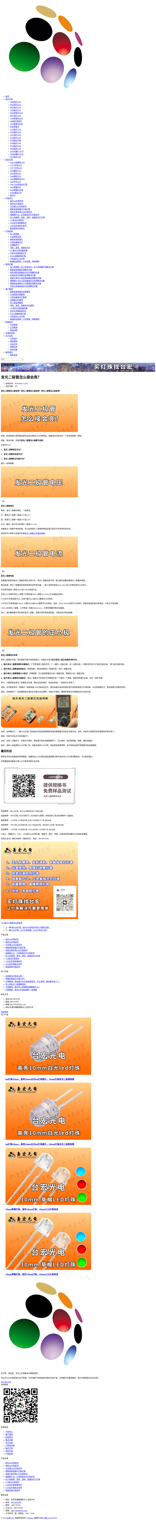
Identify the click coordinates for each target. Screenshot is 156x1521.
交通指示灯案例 (16, 300)
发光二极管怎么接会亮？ (36, 371)
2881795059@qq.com (19, 1511)
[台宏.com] (46, 92)
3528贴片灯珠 (15, 140)
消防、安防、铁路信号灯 (20, 248)
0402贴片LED (15, 102)
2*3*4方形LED (16, 165)
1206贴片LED (15, 110)
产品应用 (9, 231)
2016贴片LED (15, 138)
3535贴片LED (15, 146)
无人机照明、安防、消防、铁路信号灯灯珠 (27, 217)
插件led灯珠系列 (16, 204)
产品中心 (9, 198)
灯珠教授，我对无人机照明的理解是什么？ (22, 987)
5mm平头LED (15, 182)
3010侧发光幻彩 (16, 124)
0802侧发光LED (16, 113)
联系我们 (9, 352)
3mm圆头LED (15, 171)
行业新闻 (13, 325)
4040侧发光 (14, 127)
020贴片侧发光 (16, 121)
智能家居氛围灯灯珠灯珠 (20, 209)
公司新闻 (13, 327)
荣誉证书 (13, 347)
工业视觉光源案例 (17, 294)
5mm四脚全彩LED (17, 179)
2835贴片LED (15, 157)
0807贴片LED (15, 116)
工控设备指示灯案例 (18, 297)
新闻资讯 (9, 322)
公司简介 (13, 339)
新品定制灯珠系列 (17, 228)
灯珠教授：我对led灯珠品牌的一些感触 (21, 990)
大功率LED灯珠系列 (18, 206)
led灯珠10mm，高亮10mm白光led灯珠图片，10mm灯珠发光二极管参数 (39, 1079)
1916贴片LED (15, 132)
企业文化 (13, 344)
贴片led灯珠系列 (16, 201)
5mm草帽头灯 (15, 187)
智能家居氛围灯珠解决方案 (21, 270)
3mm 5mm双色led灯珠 (18, 184)
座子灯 (13, 195)
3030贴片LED (15, 143)
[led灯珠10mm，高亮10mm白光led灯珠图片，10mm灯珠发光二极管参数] (48, 1074)
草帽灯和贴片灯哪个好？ (15, 979)
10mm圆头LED (16, 193)
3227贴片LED (15, 135)
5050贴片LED (15, 149)
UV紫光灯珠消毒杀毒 (18, 250)
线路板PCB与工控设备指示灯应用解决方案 (27, 281)
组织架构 (13, 341)
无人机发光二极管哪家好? (15, 984)
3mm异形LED (15, 173)
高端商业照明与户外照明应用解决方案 (25, 283)
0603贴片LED (15, 105)
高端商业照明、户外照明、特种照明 (24, 261)
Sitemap (30, 1518)
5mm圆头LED (15, 176)
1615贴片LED (15, 129)
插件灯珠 (9, 160)
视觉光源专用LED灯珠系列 (21, 212)
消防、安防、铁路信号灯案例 (22, 305)
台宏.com (10, 1518)
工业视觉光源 (15, 237)
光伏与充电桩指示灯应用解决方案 (23, 286)
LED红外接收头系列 (18, 226)
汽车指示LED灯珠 (17, 259)
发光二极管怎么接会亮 (13, 923)
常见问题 (13, 330)
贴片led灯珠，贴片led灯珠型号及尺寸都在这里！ (30, 927)
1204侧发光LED (16, 118)
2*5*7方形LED (16, 168)
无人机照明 (14, 234)
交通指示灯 (14, 245)
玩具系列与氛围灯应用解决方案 (23, 275)
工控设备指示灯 (16, 242)
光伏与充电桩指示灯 (18, 253)
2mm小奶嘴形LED (17, 162)
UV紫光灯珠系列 (17, 220)
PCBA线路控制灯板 (18, 256)
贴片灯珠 (9, 99)
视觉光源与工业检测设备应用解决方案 (25, 278)
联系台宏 (13, 355)
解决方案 (9, 264)
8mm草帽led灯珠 (16, 190)
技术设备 (13, 350)
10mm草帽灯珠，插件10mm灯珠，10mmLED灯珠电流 (31, 1209)
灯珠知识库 (10, 333)
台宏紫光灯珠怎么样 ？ (14, 976)
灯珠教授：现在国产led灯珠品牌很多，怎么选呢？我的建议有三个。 (33, 982)
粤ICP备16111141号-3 (48, 1518)
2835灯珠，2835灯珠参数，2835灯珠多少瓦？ (29, 930)
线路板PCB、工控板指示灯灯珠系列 (24, 215)
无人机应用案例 (16, 303)
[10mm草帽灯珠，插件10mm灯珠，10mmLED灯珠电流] (48, 1204)
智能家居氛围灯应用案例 (20, 292)
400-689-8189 (6, 1382)
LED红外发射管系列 (18, 223)
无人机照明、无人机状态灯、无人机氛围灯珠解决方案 (32, 267)
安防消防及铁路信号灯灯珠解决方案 (24, 272)
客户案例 (9, 289)
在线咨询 (4, 1012)
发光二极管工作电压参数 (35, 533)
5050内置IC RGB (17, 154)
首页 (7, 96)
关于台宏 (9, 336)
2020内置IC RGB (17, 151)
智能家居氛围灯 (16, 239)
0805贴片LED (15, 107)
